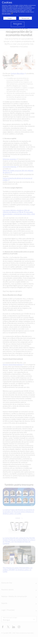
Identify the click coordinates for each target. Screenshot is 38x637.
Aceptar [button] (10, 18)
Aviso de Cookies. (6, 13)
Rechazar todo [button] (25, 18)
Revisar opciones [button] (17, 23)
